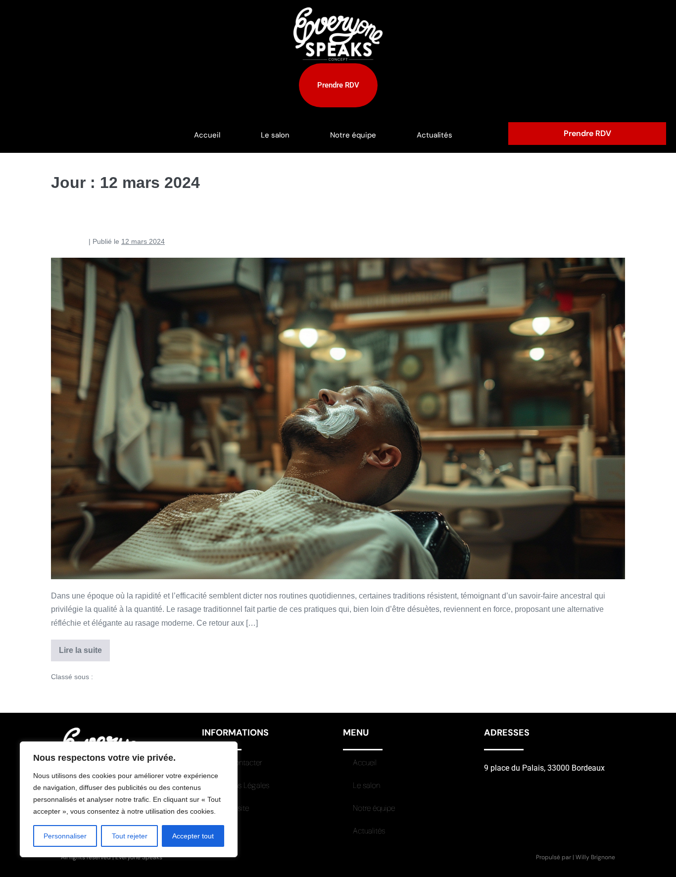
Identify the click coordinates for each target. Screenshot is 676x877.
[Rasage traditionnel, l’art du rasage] (338, 418)
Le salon (275, 135)
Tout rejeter (129, 836)
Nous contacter (237, 762)
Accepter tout (193, 836)
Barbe (104, 677)
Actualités (434, 135)
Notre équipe (353, 135)
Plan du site (230, 808)
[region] (129, 799)
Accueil (207, 135)
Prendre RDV (587, 133)
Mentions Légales (240, 785)
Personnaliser (65, 836)
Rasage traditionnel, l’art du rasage (150, 218)
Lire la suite (84, 647)
